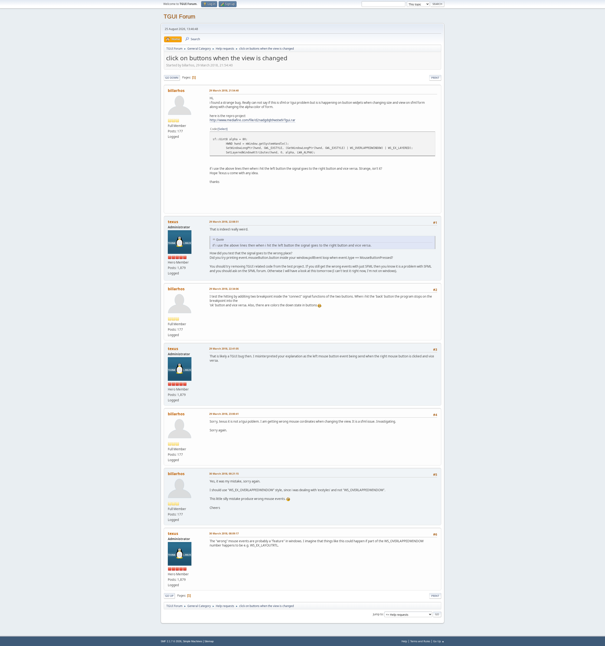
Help (404, 641)
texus (173, 221)
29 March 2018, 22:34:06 (224, 288)
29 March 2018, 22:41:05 (224, 348)
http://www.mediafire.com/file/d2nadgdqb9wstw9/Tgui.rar (252, 120)
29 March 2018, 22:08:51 (224, 221)
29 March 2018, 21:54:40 (224, 90)
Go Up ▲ (438, 641)
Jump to (378, 614)
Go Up (169, 596)
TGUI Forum (179, 16)
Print (435, 77)
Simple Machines (192, 641)
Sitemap (209, 641)
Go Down (171, 77)
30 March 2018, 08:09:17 (224, 533)
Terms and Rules (420, 641)
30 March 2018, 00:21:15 (224, 473)
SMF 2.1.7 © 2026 (171, 641)
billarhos (176, 90)
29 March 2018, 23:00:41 (224, 414)
